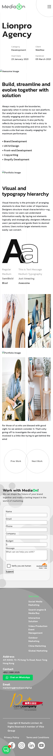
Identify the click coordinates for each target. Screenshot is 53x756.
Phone (9, 526)
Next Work (37, 461)
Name (9, 511)
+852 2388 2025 (11, 672)
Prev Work (16, 461)
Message (10, 548)
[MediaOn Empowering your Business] (13, 6)
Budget (9, 541)
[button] (6, 750)
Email (9, 518)
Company (11, 533)
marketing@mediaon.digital (17, 687)
